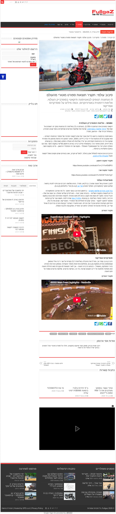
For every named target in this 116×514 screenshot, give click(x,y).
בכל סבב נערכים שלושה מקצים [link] (101, 191)
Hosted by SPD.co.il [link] (22, 508)
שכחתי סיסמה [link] (30, 158)
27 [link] (86, 497)
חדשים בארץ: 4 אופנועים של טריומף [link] (15, 485)
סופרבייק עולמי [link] (63, 333)
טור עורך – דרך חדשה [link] (92, 483)
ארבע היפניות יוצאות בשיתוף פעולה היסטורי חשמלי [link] (100, 363)
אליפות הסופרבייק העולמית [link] (95, 333)
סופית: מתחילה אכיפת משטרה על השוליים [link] (91, 493)
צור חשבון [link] (32, 155)
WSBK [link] (108, 333)
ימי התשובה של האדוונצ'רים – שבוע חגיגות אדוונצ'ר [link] (13, 191)
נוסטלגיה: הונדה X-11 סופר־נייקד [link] (53, 494)
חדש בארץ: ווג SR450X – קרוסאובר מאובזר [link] (14, 210)
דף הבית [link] (110, 24)
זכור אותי (31, 152)
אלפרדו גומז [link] (76, 198)
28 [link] (88, 485)
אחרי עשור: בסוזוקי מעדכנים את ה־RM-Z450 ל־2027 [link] (104, 390)
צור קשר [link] (59, 24)
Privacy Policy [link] (37, 508)
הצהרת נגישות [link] (7, 508)
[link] (3, 77)
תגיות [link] (6, 186)
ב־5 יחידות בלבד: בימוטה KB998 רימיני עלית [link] (78, 390)
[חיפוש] (2, 2)
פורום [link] (66, 24)
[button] (113, 406)
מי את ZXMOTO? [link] (55, 388)
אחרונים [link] (32, 186)
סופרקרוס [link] (53, 333)
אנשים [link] (96, 24)
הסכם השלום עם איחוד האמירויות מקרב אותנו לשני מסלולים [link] (52, 476)
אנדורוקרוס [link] (82, 333)
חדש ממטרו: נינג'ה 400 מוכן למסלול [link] (53, 363)
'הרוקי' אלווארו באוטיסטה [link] (96, 129)
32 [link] (86, 478)
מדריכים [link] (87, 24)
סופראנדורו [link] (73, 333)
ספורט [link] (80, 24)
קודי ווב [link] (80, 186)
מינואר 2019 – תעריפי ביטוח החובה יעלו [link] (92, 475)
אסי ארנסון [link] (106, 109)
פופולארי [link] (23, 186)
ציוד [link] (73, 24)
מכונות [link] (103, 24)
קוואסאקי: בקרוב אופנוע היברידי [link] (55, 485)
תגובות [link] (13, 186)
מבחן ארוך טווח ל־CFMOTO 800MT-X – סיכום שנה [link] (14, 172)
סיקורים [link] (96, 37)
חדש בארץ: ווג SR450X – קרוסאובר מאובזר (84, 32)
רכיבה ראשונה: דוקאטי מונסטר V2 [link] (15, 228)
